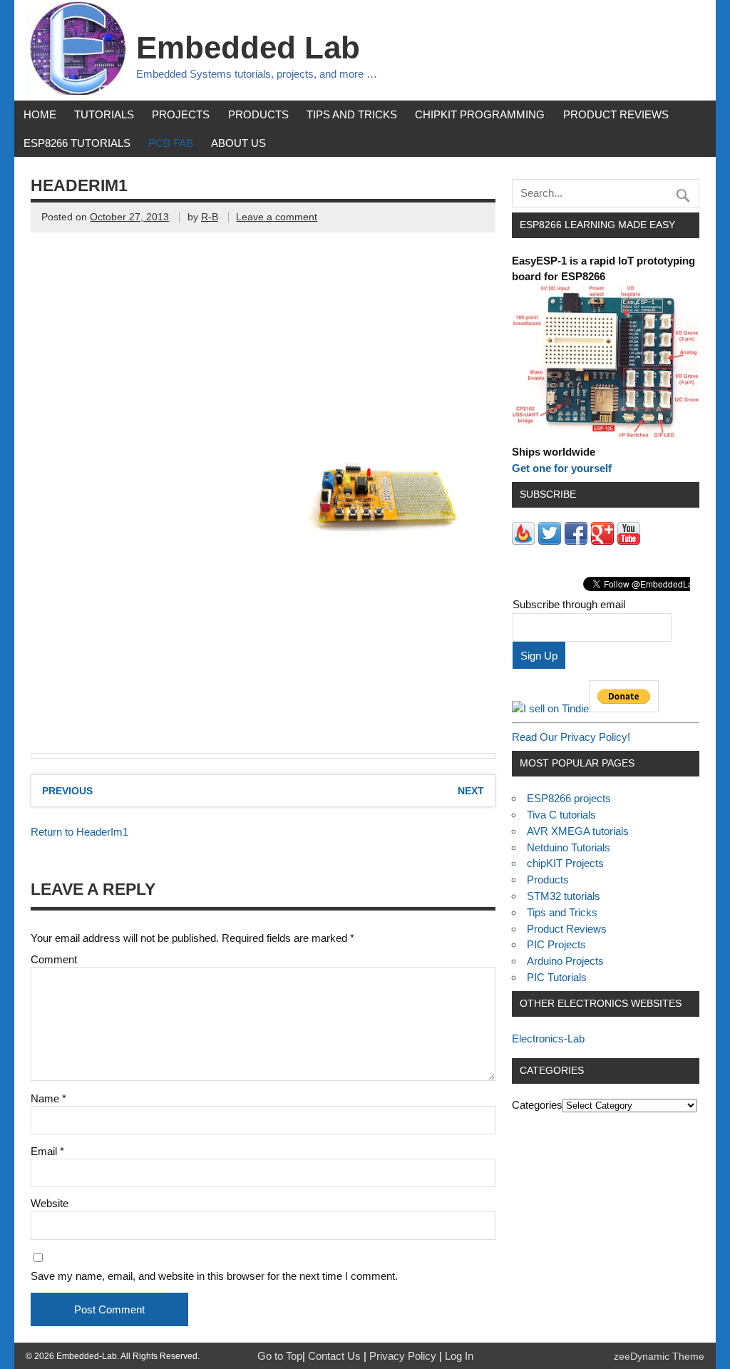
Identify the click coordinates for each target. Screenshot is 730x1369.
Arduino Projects (565, 961)
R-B (209, 217)
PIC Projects (556, 944)
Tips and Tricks (352, 114)
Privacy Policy (404, 1356)
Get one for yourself (562, 468)
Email (47, 1151)
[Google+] (602, 541)
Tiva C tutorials (561, 815)
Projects (181, 114)
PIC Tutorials (557, 977)
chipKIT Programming (480, 114)
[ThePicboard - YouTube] (628, 541)
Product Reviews (616, 114)
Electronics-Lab (548, 1038)
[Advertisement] (152, 355)
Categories (537, 1105)
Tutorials (104, 114)
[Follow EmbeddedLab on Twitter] (549, 541)
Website (49, 1203)
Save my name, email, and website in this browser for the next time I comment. (214, 1276)
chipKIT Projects (565, 863)
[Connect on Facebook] (576, 541)
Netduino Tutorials (568, 847)
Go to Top (279, 1356)
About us (238, 143)
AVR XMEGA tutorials (578, 831)
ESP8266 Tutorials (77, 143)
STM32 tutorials (563, 896)
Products (258, 114)
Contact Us (336, 1356)
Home (40, 114)
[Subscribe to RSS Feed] (523, 541)
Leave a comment (276, 217)
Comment (54, 959)
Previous (67, 791)
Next (471, 791)
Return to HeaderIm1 (79, 832)
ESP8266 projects (569, 798)
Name (48, 1098)
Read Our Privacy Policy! (571, 737)
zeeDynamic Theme (659, 1356)
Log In (459, 1356)
